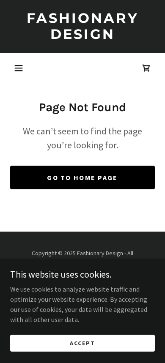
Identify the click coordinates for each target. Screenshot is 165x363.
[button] (18, 68)
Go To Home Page (82, 177)
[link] (82, 26)
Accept (82, 343)
